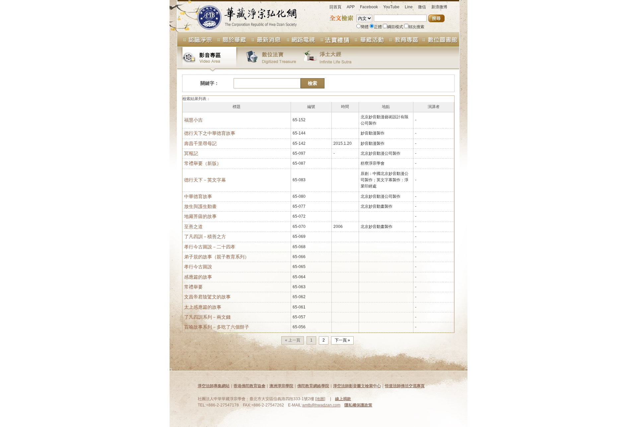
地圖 (320, 399)
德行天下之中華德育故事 (209, 133)
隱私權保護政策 (358, 405)
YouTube (391, 7)
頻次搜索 (416, 27)
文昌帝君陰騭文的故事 (207, 296)
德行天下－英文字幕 (205, 180)
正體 (378, 27)
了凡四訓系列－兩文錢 (207, 317)
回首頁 (335, 7)
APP (351, 7)
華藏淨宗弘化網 (240, 16)
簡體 (365, 27)
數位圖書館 (439, 39)
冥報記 (191, 153)
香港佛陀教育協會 (249, 386)
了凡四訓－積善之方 (205, 236)
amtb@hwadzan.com (321, 405)
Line (409, 7)
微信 (422, 7)
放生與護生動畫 (200, 206)
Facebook (369, 7)
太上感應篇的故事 (202, 307)
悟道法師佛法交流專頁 (405, 386)
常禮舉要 (193, 287)
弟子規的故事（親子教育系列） (216, 256)
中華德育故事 (198, 196)
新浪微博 (439, 7)
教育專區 (402, 39)
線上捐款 (343, 399)
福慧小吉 (193, 120)
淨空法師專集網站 (214, 386)
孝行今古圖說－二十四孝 (209, 246)
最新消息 (264, 39)
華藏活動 (367, 39)
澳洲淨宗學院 (281, 386)
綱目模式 (395, 27)
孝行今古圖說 (198, 266)
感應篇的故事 (198, 277)
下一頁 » (342, 340)
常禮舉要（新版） (202, 163)
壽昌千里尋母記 (200, 143)
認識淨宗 (194, 39)
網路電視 (298, 39)
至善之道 (193, 226)
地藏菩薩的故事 (200, 216)
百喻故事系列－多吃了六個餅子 (216, 327)
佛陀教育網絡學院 (313, 386)
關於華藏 (229, 39)
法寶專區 (333, 39)
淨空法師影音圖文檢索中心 (357, 386)
